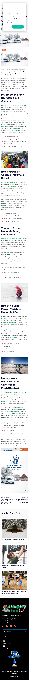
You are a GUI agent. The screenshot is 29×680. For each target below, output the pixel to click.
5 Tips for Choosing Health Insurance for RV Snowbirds (22, 500)
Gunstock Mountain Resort (8, 182)
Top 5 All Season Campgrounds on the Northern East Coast (13, 540)
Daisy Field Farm (5, 419)
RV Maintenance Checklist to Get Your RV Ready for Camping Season (14, 592)
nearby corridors (10, 260)
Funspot (3, 205)
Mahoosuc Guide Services (13, 128)
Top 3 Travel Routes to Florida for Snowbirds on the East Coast (7, 501)
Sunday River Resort (21, 113)
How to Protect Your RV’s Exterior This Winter (13, 566)
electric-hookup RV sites (12, 186)
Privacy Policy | (14, 676)
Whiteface (12, 324)
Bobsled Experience (15, 337)
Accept (18, 26)
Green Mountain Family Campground (11, 238)
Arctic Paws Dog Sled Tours (14, 415)
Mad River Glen (12, 256)
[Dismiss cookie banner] (23, 6)
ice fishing (18, 262)
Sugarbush (9, 254)
